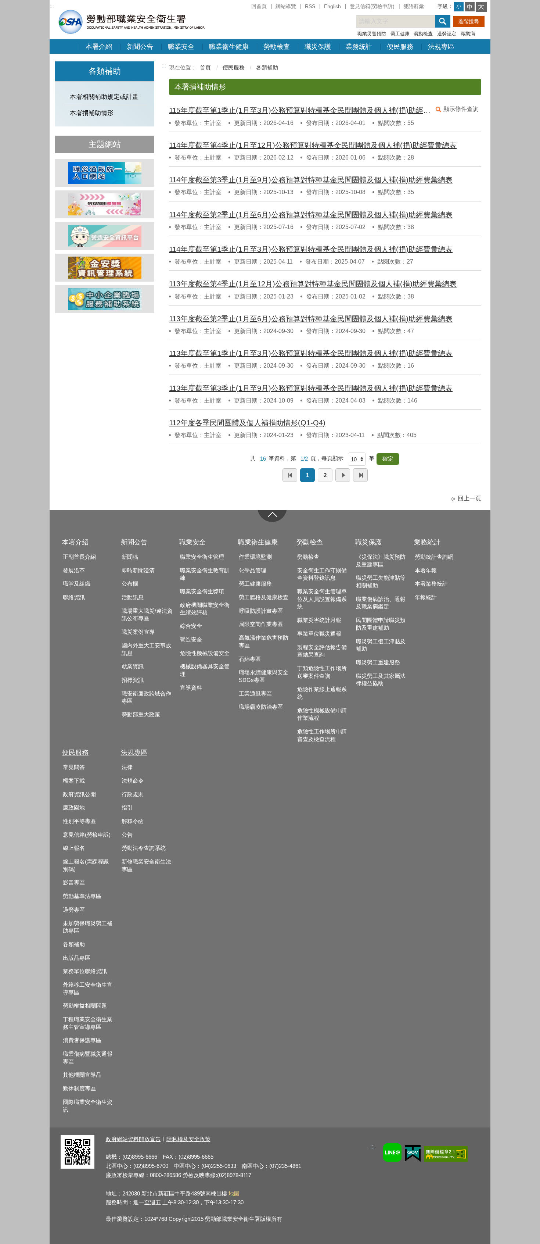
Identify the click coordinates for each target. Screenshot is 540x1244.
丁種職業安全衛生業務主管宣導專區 (87, 1023)
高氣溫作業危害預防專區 (263, 641)
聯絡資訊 (74, 597)
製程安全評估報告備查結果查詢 (322, 651)
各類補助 (267, 67)
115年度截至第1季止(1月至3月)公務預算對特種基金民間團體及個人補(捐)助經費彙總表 (300, 110)
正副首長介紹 (79, 557)
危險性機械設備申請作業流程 (322, 714)
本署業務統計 (431, 584)
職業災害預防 (371, 33)
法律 (127, 767)
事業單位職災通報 (319, 634)
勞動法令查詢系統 (144, 848)
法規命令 (133, 781)
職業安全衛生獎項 (202, 591)
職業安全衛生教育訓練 (205, 574)
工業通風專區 (255, 694)
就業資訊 (133, 666)
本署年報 (426, 570)
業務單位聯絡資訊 (85, 971)
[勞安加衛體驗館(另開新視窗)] (104, 204)
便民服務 (400, 46)
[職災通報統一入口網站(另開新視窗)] (104, 173)
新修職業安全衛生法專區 (146, 865)
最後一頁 (360, 475)
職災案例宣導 (138, 632)
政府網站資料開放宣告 (133, 1139)
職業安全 (181, 46)
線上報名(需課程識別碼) (86, 865)
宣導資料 (191, 688)
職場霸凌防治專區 (261, 707)
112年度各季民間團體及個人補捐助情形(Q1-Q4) (247, 423)
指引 (127, 808)
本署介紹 (99, 46)
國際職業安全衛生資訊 (87, 1106)
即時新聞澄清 (138, 570)
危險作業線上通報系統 (322, 693)
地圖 (234, 1193)
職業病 (468, 33)
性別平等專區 (79, 821)
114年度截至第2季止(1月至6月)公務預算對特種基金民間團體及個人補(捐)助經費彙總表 (311, 215)
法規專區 (441, 46)
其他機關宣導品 (82, 1075)
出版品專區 (76, 958)
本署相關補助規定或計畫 (104, 96)
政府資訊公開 (79, 794)
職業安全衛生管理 (202, 557)
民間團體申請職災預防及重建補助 (381, 624)
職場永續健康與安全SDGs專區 (263, 676)
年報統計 (426, 597)
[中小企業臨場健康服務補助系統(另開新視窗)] (104, 299)
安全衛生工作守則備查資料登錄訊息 (322, 574)
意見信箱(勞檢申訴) (372, 6)
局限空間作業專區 (261, 624)
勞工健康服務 (255, 584)
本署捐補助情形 (92, 113)
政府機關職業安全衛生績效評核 (205, 609)
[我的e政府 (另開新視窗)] (413, 1154)
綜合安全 (191, 626)
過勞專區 (74, 910)
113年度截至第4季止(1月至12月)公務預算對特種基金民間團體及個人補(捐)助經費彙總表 (313, 284)
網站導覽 (286, 6)
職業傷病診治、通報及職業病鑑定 (381, 603)
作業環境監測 (255, 557)
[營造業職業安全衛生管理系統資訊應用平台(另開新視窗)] (104, 236)
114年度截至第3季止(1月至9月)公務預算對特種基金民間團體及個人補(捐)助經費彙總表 (311, 180)
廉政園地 (74, 808)
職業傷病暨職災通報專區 (87, 1058)
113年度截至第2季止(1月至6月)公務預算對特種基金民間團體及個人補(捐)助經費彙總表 (311, 319)
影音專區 (74, 883)
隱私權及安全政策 (188, 1139)
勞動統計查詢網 (434, 557)
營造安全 (191, 640)
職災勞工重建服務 (378, 662)
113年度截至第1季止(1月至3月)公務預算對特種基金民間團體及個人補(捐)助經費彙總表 (311, 353)
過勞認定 (446, 33)
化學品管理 (252, 570)
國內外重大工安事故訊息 (146, 649)
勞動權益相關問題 (85, 1006)
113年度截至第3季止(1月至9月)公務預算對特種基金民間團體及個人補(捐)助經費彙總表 (311, 388)
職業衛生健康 (229, 46)
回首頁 (259, 6)
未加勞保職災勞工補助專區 (87, 927)
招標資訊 (133, 680)
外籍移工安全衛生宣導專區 (87, 988)
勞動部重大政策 (141, 715)
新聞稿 (130, 557)
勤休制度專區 (79, 1088)
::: (52, 6)
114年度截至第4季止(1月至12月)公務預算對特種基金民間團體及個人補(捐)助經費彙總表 (313, 145)
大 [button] (481, 6)
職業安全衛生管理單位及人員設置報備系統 (322, 599)
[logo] (131, 21)
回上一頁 (469, 498)
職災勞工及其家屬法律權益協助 (381, 680)
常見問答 (74, 767)
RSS (310, 6)
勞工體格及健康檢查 (263, 597)
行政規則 (133, 794)
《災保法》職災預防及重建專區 (381, 561)
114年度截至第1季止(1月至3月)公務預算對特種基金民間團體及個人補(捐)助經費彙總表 (311, 249)
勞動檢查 (423, 33)
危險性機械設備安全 (205, 653)
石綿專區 (250, 659)
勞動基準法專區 (82, 896)
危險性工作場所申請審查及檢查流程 (322, 735)
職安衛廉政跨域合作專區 (146, 697)
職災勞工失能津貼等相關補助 (381, 582)
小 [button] (458, 6)
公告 (127, 835)
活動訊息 (133, 597)
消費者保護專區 (82, 1040)
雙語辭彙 (413, 6)
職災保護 (318, 46)
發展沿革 (74, 570)
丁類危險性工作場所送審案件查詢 (322, 672)
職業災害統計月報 (319, 620)
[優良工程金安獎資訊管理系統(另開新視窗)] (104, 268)
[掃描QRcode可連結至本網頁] (77, 1166)
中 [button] (469, 7)
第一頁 (289, 475)
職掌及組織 (76, 584)
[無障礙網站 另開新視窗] (446, 1155)
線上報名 (74, 848)
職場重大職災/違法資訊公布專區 (147, 615)
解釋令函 (133, 821)
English (332, 6)
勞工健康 (400, 33)
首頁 (205, 67)
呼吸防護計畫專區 (261, 611)
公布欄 (130, 584)
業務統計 (359, 46)
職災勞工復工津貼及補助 (381, 645)
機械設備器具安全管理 (205, 670)
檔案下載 (74, 781)
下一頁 (342, 475)
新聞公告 (140, 46)
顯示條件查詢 (461, 109)
